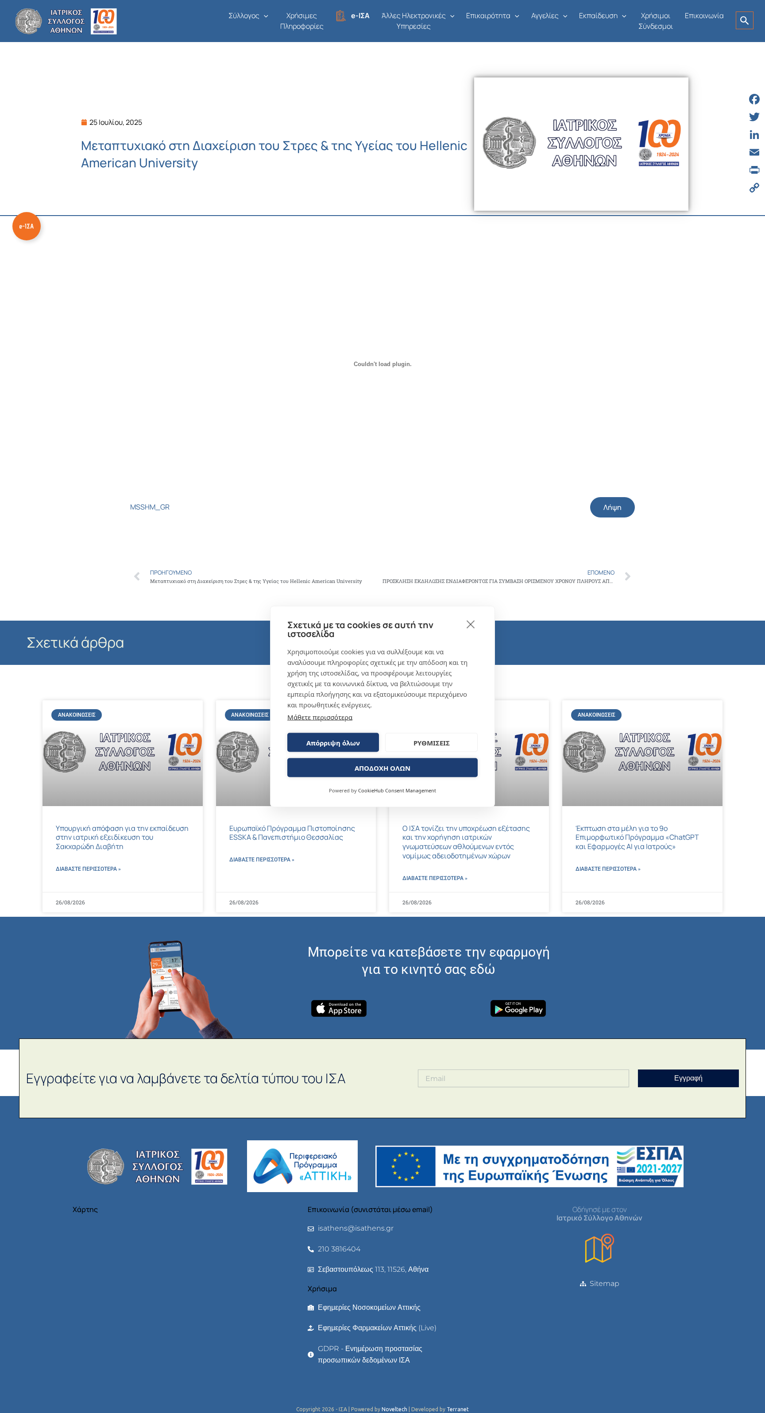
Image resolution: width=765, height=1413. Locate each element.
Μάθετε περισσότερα (319, 717)
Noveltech (394, 1409)
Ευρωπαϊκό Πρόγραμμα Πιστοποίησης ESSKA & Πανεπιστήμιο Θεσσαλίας (292, 832)
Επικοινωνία (704, 15)
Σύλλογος (243, 15)
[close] (471, 624)
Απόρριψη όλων (333, 742)
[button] (263, 15)
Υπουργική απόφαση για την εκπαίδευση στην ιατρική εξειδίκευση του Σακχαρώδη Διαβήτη (122, 837)
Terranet (458, 1409)
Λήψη (612, 507)
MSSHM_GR (150, 507)
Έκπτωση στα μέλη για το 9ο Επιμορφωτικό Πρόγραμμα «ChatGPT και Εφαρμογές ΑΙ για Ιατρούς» (637, 837)
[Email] (754, 152)
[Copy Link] (754, 188)
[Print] (754, 170)
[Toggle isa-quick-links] (26, 226)
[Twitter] (754, 117)
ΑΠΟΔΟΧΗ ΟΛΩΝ (382, 767)
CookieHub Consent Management (397, 790)
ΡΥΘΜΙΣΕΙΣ (431, 742)
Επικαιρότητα (488, 15)
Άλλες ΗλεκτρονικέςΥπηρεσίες (414, 21)
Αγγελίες (545, 15)
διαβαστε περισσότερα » (88, 869)
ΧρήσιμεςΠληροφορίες (302, 21)
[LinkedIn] (754, 134)
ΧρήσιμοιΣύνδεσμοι (655, 21)
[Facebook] (754, 99)
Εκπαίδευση (598, 15)
